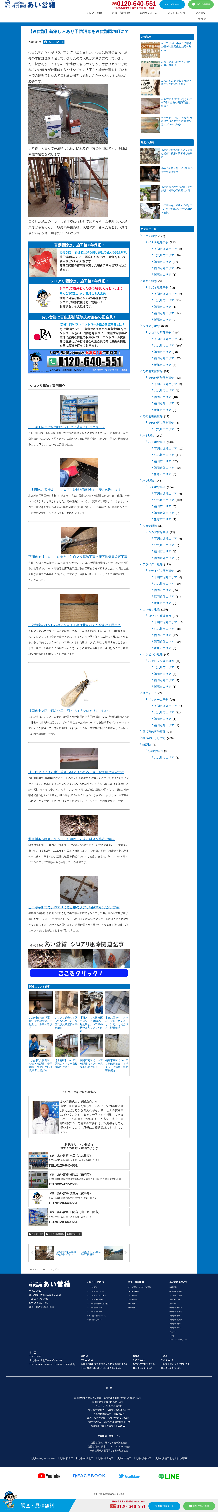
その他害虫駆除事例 (163, 422)
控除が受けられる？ (95, 1320)
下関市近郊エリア (167, 249)
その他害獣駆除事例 (164, 377)
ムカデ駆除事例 (161, 532)
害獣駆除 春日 (174, 1316)
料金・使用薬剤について (96, 1316)
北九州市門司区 (65, 1458)
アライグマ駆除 (156, 564)
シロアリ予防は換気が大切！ (98, 1303)
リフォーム (152, 693)
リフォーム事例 (161, 699)
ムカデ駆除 (152, 525)
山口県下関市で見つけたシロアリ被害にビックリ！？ (66, 427)
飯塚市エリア (164, 274)
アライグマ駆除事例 (164, 570)
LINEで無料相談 (203, 4)
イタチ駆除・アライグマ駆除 (139, 1287)
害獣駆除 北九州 (175, 1320)
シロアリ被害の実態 (95, 1299)
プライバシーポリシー (178, 1340)
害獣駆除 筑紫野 (175, 1311)
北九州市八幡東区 (142, 1458)
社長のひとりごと (158, 738)
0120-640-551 (136, 3)
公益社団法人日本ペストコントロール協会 (109, 1446)
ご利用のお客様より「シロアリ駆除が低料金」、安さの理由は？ (74, 489)
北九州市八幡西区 (179, 1458)
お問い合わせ (174, 1299)
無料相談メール (173, 4)
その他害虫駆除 (155, 416)
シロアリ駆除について (95, 1291)
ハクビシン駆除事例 (163, 661)
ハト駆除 (152, 435)
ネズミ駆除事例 (161, 287)
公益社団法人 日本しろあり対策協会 (109, 1442)
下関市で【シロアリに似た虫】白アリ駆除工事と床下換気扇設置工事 (77, 557)
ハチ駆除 (152, 480)
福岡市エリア (75, 1234)
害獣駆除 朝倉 (174, 1324)
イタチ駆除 (153, 236)
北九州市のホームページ (42, 1458)
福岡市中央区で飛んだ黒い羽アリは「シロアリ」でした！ (69, 710)
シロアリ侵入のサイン (95, 1307)
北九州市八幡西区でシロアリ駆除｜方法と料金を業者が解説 (71, 839)
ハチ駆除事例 (160, 487)
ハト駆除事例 (160, 442)
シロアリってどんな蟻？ (96, 1295)
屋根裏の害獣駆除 (157, 731)
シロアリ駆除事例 (56, 1234)
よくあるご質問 (175, 1295)
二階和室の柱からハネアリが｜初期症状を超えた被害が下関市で (74, 625)
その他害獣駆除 (155, 371)
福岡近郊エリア (167, 268)
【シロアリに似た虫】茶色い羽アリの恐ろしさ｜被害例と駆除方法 (76, 772)
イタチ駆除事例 (162, 242)
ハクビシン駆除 (155, 654)
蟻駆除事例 (157, 751)
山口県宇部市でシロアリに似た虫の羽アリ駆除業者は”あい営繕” (74, 907)
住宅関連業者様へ (176, 1291)
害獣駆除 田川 (174, 1328)
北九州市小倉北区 (84, 1458)
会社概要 (173, 1287)
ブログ (172, 1336)
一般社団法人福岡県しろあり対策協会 (109, 1450)
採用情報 (173, 1303)
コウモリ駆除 (155, 609)
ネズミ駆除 (152, 281)
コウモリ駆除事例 (162, 615)
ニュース (173, 1332)
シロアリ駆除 (37, 1234)
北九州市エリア (167, 255)
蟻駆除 (149, 744)
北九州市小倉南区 (104, 1458)
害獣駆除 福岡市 (175, 1307)
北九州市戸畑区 (161, 1458)
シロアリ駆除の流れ (95, 1311)
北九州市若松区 (123, 1458)
